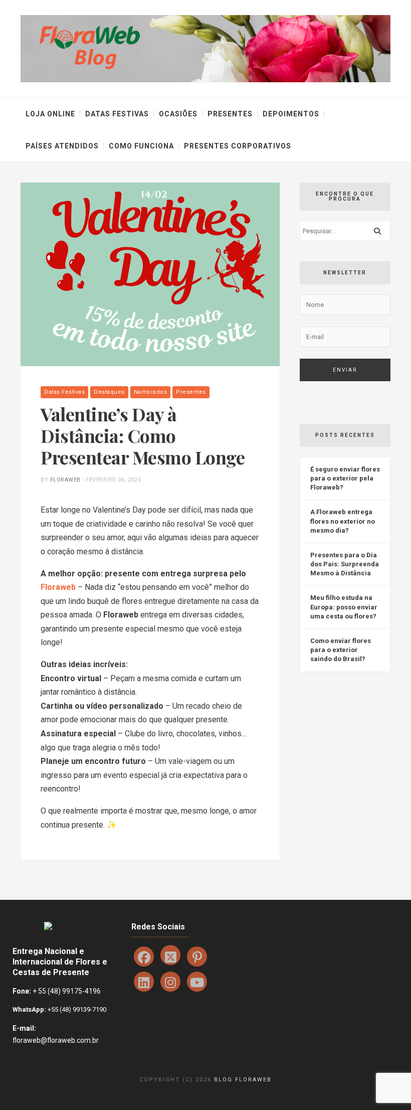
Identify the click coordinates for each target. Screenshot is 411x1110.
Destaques (109, 392)
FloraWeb (65, 480)
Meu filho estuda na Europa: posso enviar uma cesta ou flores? (343, 606)
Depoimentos (291, 114)
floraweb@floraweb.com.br (56, 1040)
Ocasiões (178, 114)
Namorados (150, 392)
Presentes (230, 114)
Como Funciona (141, 146)
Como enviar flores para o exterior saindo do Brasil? (340, 650)
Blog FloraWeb (243, 1079)
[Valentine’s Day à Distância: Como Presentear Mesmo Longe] (150, 273)
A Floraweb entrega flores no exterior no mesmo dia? (342, 521)
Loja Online (50, 114)
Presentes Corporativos (237, 146)
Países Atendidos (62, 146)
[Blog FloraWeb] (205, 48)
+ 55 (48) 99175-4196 (67, 991)
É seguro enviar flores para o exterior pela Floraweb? (345, 478)
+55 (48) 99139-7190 (76, 1009)
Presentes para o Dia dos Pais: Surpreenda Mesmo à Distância (344, 564)
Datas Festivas (117, 114)
